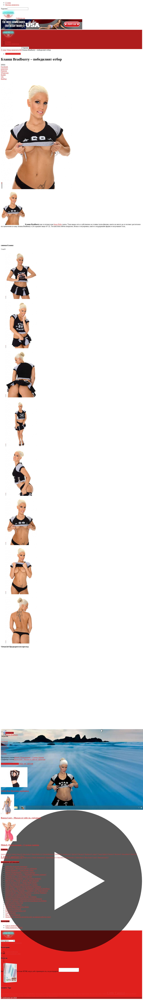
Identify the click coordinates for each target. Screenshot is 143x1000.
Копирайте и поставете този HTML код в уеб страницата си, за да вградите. (30, 971)
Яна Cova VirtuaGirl (12, 915)
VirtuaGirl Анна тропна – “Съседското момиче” (23, 879)
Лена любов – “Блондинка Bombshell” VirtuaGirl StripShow (27, 889)
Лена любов (126, 854)
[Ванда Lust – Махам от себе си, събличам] (7, 814)
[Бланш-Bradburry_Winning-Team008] (21, 643)
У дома (8, 3)
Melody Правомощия (39, 857)
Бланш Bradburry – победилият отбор (19, 870)
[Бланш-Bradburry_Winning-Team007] (21, 594)
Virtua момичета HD (14, 50)
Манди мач (28, 857)
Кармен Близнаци (49, 854)
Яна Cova (118, 854)
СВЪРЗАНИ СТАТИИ (10, 764)
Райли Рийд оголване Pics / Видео (18, 895)
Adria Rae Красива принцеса (15, 791)
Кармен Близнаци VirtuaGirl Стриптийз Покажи (23, 899)
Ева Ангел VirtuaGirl (13, 909)
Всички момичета (12, 5)
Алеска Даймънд (6, 854)
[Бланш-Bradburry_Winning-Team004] (21, 446)
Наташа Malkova (51, 857)
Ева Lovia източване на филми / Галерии (20, 897)
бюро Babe (58, 224)
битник (111, 854)
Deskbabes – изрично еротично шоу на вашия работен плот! (28, 917)
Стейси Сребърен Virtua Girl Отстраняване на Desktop (25, 901)
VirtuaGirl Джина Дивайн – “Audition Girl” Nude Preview (26, 891)
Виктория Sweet (103, 857)
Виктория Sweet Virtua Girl (15, 911)
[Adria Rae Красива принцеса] (14, 786)
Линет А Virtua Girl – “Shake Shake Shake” (21, 883)
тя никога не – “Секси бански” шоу (18, 877)
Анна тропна (27, 854)
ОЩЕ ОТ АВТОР (26, 764)
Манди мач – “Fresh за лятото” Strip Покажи (22, 881)
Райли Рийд (61, 857)
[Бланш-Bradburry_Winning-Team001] (21, 298)
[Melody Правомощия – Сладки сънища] (9, 841)
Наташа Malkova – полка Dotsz (17, 907)
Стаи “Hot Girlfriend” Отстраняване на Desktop (23, 887)
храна (95, 854)
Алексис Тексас (17, 854)
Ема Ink (75, 854)
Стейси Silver (80, 857)
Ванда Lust (89, 857)
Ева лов (81, 854)
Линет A (134, 854)
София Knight (70, 857)
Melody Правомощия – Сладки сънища (29, 757)
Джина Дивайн (103, 854)
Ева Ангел (88, 854)
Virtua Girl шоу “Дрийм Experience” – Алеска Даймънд (26, 893)
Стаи (95, 857)
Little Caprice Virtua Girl (14, 903)
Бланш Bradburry (11, 735)
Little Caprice (12, 857)
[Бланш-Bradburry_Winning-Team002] (21, 348)
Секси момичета (12, 926)
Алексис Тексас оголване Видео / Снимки (21, 885)
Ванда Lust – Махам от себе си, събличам (29, 759)
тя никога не (67, 854)
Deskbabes (58, 854)
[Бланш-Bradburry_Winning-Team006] (21, 544)
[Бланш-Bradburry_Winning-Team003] (21, 397)
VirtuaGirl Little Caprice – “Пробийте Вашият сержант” (26, 874)
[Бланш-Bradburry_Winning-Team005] (21, 495)
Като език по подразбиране (11, 943)
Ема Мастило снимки (13, 905)
